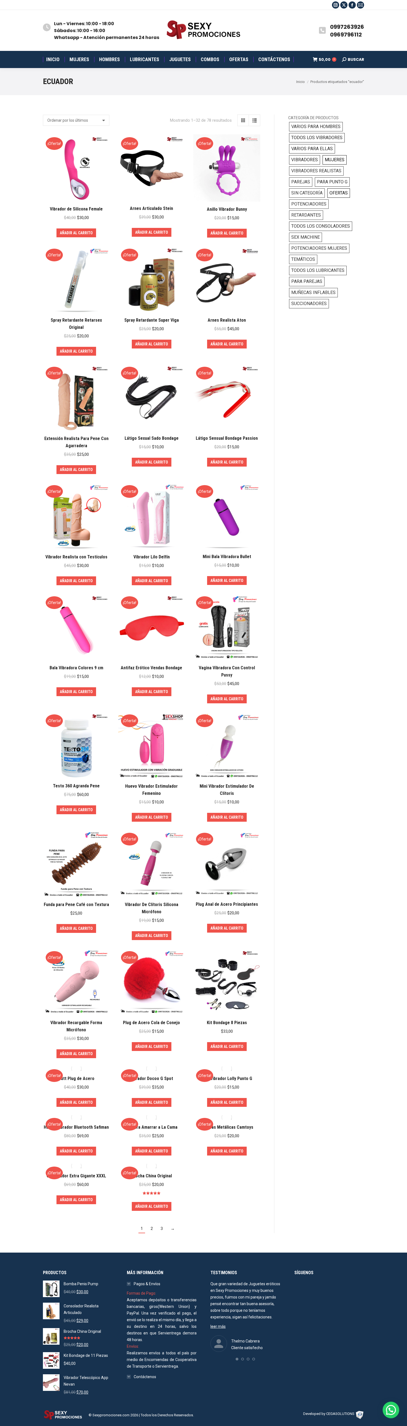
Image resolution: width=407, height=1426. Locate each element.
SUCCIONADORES (309, 303)
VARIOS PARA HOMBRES (316, 126)
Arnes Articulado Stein (151, 208)
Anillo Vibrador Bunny (227, 209)
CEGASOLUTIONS (340, 1414)
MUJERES (334, 159)
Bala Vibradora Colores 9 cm (76, 667)
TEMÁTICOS (303, 259)
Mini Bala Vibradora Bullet (227, 556)
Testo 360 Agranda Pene (76, 786)
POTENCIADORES (308, 204)
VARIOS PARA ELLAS (312, 148)
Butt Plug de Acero (76, 1078)
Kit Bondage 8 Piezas (227, 1022)
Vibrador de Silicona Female (76, 209)
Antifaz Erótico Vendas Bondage (151, 667)
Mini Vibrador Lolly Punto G (226, 1078)
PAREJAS (300, 181)
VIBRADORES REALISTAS (316, 170)
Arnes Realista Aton (227, 320)
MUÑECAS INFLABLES (313, 292)
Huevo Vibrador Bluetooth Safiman (76, 1127)
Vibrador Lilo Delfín (151, 557)
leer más (218, 1326)
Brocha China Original (151, 1175)
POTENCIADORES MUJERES (319, 248)
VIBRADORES (304, 159)
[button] (237, 1359)
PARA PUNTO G (332, 181)
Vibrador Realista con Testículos (76, 557)
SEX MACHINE (305, 237)
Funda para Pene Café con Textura (76, 904)
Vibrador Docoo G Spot (151, 1078)
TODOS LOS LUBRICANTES (317, 270)
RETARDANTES (306, 215)
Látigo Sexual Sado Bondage (152, 438)
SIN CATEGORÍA (307, 193)
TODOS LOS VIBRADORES (316, 137)
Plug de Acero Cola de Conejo (151, 1022)
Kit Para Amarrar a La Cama (151, 1127)
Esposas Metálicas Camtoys (226, 1127)
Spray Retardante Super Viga (151, 320)
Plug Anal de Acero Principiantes (227, 904)
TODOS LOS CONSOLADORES (320, 226)
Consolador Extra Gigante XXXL (76, 1175)
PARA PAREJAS (306, 281)
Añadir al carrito (76, 233)
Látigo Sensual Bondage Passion (227, 438)
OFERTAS (338, 193)
